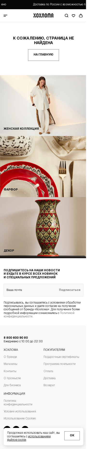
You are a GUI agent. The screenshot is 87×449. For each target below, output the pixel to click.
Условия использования (20, 411)
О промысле (12, 378)
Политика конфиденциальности (18, 403)
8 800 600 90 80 (23, 340)
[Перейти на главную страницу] (43, 15)
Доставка (50, 378)
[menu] (13, 15)
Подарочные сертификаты (61, 357)
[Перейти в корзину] (80, 15)
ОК (72, 435)
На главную (43, 55)
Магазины (10, 364)
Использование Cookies (20, 418)
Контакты (10, 371)
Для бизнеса (12, 385)
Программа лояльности (60, 364)
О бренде (10, 357)
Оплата (48, 371)
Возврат (49, 385)
